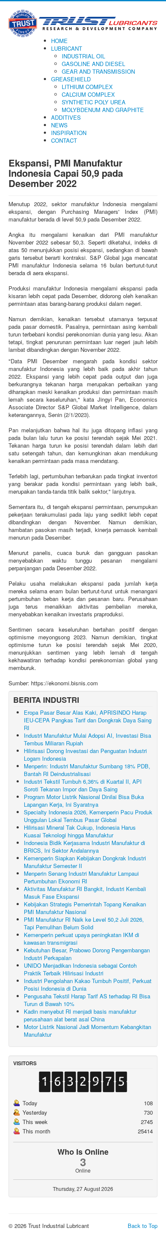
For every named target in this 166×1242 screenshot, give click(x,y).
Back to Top (142, 1226)
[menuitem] (59, 41)
